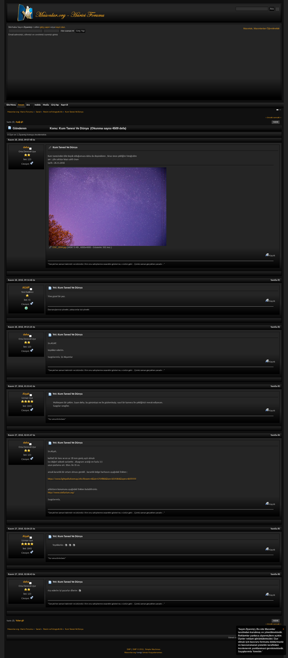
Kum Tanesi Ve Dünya (65, 147)
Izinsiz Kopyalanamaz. (152, 652)
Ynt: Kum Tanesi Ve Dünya (67, 287)
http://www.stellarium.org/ (61, 493)
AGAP (26, 287)
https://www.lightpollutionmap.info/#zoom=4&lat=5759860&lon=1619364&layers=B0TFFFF (92, 479)
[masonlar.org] (26, 308)
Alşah (26, 393)
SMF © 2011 (138, 649)
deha (26, 147)
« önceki (269, 118)
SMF (129, 649)
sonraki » (277, 118)
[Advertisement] (144, 68)
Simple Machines (152, 649)
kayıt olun (60, 27)
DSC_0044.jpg (59, 247)
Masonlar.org (130, 652)
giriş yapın (45, 27)
